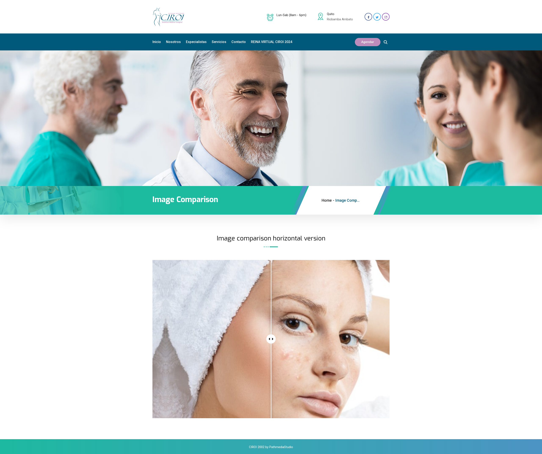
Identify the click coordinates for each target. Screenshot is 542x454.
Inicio (156, 42)
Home (327, 200)
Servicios (219, 42)
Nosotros (173, 42)
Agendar (367, 42)
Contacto (238, 42)
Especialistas (196, 42)
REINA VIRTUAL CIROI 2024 (271, 42)
